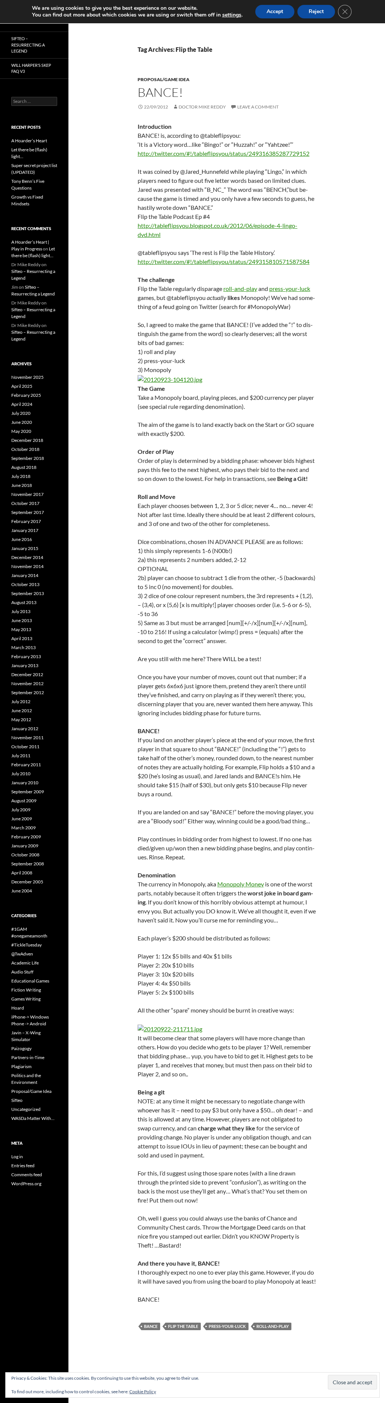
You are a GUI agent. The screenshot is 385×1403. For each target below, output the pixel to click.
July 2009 (20, 809)
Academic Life (25, 963)
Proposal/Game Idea (163, 79)
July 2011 (20, 755)
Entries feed (23, 1165)
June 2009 (21, 818)
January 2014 (24, 575)
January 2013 (24, 665)
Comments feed (26, 1174)
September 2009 (27, 791)
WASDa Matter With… (33, 1118)
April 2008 (21, 873)
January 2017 (24, 530)
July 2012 (20, 701)
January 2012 (24, 728)
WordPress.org (26, 1183)
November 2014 (27, 566)
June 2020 (21, 422)
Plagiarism (21, 1066)
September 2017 (27, 512)
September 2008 (27, 864)
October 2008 (25, 854)
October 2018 (25, 449)
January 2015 (24, 548)
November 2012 (27, 683)
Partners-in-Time (27, 1057)
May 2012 (21, 719)
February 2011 (26, 764)
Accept (275, 11)
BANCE (151, 1326)
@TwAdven (22, 954)
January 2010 (24, 782)
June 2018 (21, 485)
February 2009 (26, 836)
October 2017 (25, 503)
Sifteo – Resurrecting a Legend (28, 44)
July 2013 (20, 611)
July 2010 (20, 773)
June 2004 (21, 891)
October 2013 (25, 584)
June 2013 (21, 620)
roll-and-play (240, 288)
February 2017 (26, 521)
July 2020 (20, 413)
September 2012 (27, 692)
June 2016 (21, 539)
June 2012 (21, 710)
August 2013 (23, 602)
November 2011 (27, 737)
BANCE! (160, 92)
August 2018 (23, 467)
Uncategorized (26, 1109)
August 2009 (23, 800)
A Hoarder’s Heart (29, 140)
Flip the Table (183, 1326)
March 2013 (23, 647)
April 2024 (21, 404)
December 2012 (27, 674)
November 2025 (27, 377)
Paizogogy (21, 1048)
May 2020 (21, 431)
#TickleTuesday (26, 945)
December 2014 (27, 557)
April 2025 (21, 386)
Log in (17, 1156)
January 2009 (24, 845)
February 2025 (26, 395)
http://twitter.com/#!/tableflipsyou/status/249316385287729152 (223, 153)
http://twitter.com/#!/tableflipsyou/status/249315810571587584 (223, 261)
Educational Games (30, 981)
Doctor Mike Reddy (202, 107)
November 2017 (27, 494)
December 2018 (27, 440)
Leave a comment (258, 107)
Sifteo (17, 1100)
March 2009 (23, 827)
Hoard (17, 1008)
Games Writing (26, 999)
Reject (316, 11)
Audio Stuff (22, 972)
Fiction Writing (26, 990)
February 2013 (26, 656)
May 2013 (21, 629)
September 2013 (27, 593)
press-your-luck (289, 288)
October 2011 (25, 746)
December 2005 (27, 882)
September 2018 (27, 458)
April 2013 (21, 638)
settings (231, 15)
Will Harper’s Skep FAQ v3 (31, 68)
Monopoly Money (240, 884)
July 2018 (20, 476)
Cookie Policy (142, 1391)
